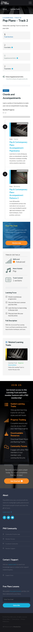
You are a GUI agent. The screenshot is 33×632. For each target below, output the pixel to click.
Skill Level (16, 259)
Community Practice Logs (13, 534)
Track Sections (8, 37)
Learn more (6, 512)
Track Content (18, 278)
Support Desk (9, 575)
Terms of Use (15, 619)
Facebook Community (12, 543)
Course (16, 139)
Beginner (21, 363)
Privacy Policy (6, 619)
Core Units (7, 47)
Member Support (10, 548)
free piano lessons (15, 591)
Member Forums (10, 539)
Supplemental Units (10, 58)
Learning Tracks (15, 9)
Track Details (13, 255)
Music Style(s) (17, 268)
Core (10, 139)
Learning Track (12, 17)
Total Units (7, 68)
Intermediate (12, 365)
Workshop (17, 186)
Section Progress (8, 109)
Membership (16, 243)
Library (5, 9)
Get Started (15, 481)
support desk (12, 564)
